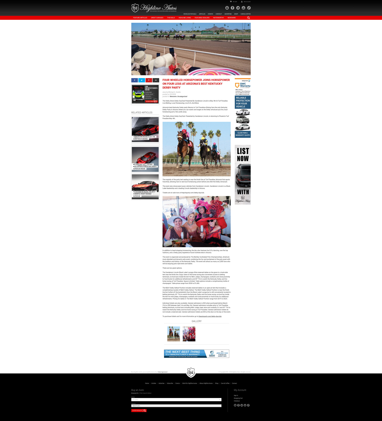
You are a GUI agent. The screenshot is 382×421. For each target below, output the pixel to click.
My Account (247, 1)
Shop (236, 14)
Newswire (232, 18)
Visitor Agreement (162, 372)
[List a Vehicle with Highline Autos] (243, 175)
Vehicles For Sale (189, 14)
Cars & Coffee (246, 14)
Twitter (141, 80)
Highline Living (185, 18)
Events (210, 14)
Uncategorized (182, 96)
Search (133, 403)
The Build (171, 18)
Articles (202, 14)
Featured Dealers (202, 18)
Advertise (228, 14)
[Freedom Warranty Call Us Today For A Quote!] (196, 354)
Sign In (236, 395)
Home (147, 383)
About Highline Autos (206, 383)
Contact (219, 14)
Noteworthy (218, 18)
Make (133, 397)
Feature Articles (140, 18)
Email (156, 80)
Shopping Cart (238, 398)
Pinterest (149, 80)
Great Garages (157, 18)
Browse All (134, 393)
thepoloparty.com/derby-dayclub (210, 316)
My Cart (235, 1)
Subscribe (170, 383)
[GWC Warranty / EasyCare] (243, 108)
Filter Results (137, 410)
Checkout (237, 401)
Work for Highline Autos (189, 383)
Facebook (134, 80)
